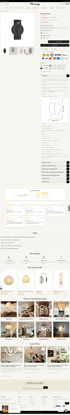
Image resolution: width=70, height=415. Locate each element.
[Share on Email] (49, 71)
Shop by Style (51, 7)
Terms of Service (32, 404)
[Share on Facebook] (43, 71)
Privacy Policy (32, 399)
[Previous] (3, 30)
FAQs (19, 402)
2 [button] (34, 229)
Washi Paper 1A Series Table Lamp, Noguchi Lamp (25, 292)
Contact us (20, 400)
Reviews (19, 404)
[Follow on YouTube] (67, 1)
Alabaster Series (43, 319)
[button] (42, 15)
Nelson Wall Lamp (39, 291)
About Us (57, 7)
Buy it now (54, 45)
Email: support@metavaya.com (6, 399)
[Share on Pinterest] (47, 71)
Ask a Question (42, 62)
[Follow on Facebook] (62, 1)
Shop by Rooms (36, 7)
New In (10, 7)
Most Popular (16, 7)
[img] (8, 206)
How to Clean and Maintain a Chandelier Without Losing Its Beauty (34, 366)
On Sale (63, 7)
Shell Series (9, 339)
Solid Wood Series (44, 339)
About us (19, 399)
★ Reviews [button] (69, 208)
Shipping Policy (32, 402)
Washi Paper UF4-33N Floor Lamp (59, 291)
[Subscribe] (45, 387)
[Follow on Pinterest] (65, 1)
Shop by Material (44, 7)
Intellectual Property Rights (22, 405)
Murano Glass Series (61, 319)
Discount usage (44, 402)
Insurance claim (44, 404)
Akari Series (8, 319)
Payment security (44, 400)
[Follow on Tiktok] (68, 1)
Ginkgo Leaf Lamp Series (26, 319)
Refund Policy (32, 400)
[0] (65, 4)
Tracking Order (44, 399)
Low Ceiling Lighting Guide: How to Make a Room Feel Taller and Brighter (58, 366)
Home (6, 7)
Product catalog (20, 407)
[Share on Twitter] (45, 71)
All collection (28, 7)
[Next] (32, 30)
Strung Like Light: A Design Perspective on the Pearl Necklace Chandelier (11, 366)
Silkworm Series (61, 339)
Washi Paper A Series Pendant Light (7, 291)
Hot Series (22, 7)
